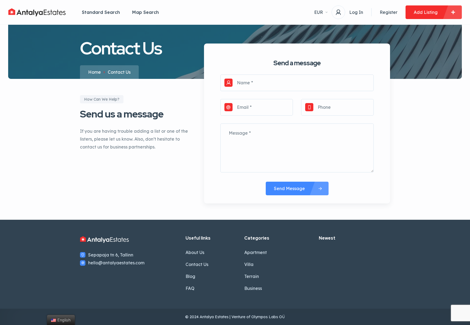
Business (253, 288)
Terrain (251, 276)
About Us (194, 252)
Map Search (145, 12)
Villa (248, 264)
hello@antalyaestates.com (116, 262)
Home (94, 72)
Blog (190, 276)
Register (388, 12)
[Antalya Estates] (37, 12)
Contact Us (196, 264)
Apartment (255, 252)
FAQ (189, 288)
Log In (356, 12)
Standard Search (101, 12)
